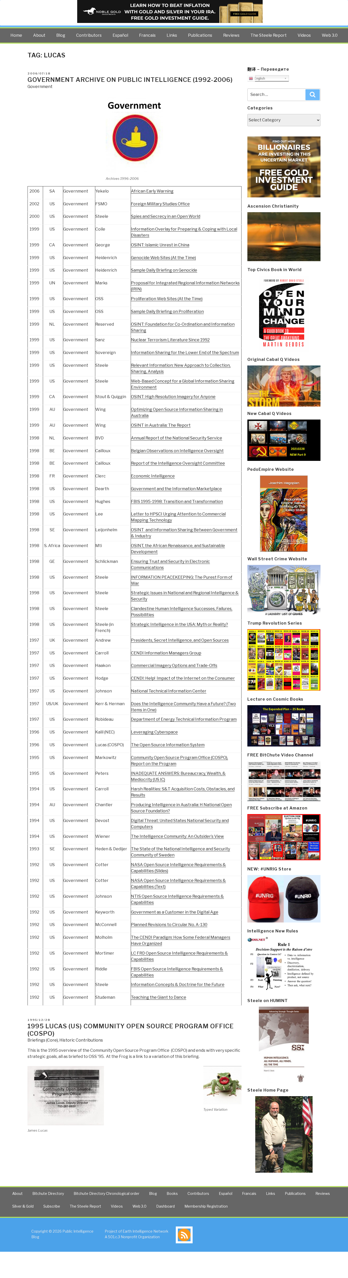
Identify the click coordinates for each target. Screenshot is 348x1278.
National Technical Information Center (168, 691)
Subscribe (51, 1206)
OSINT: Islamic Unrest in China (160, 245)
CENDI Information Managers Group (166, 653)
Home (16, 35)
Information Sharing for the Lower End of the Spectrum (185, 352)
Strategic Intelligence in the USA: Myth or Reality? (179, 624)
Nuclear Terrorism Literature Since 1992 (170, 339)
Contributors (89, 35)
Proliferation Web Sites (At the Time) (167, 298)
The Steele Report (268, 35)
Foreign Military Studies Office (160, 203)
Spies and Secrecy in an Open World (165, 216)
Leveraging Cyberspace (154, 732)
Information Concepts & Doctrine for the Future (177, 984)
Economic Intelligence (153, 476)
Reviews (231, 35)
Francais (147, 35)
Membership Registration (206, 1206)
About (39, 35)
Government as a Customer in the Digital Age (174, 912)
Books (172, 1193)
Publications (200, 35)
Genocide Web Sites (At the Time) (163, 257)
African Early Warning (152, 191)
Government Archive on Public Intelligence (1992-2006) (130, 79)
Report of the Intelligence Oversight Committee (178, 463)
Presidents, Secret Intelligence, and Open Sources (180, 640)
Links (172, 35)
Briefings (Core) (43, 1040)
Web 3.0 (330, 35)
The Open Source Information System (168, 744)
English (259, 78)
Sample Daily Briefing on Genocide (164, 270)
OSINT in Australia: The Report (161, 425)
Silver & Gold (23, 1206)
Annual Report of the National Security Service (176, 438)
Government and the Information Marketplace (176, 488)
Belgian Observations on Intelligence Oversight (177, 450)
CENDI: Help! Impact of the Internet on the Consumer (183, 678)
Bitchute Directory (48, 1193)
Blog (60, 35)
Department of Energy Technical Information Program (184, 719)
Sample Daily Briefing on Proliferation (167, 311)
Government (40, 86)
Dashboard (165, 1206)
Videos (304, 35)
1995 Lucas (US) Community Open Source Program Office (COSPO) (131, 1029)
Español (120, 35)
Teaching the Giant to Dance (158, 997)
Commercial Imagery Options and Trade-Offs (174, 665)
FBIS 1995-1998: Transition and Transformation (177, 501)
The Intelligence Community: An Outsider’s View (177, 836)
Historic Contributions (81, 1040)
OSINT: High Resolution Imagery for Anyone (173, 396)
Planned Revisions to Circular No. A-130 (169, 924)
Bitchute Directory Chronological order (106, 1193)
